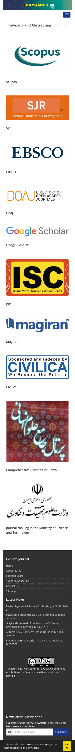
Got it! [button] (67, 746)
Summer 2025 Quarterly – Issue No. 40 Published (34, 640)
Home (9, 565)
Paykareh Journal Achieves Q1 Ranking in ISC (32, 606)
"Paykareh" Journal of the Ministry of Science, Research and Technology (32, 625)
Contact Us (12, 586)
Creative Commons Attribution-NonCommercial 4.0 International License (35, 672)
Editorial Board (15, 575)
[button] (40, 748)
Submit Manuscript (17, 581)
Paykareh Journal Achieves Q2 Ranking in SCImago (35, 614)
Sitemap (11, 591)
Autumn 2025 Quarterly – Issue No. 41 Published (34, 632)
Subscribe (61, 732)
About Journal (14, 570)
